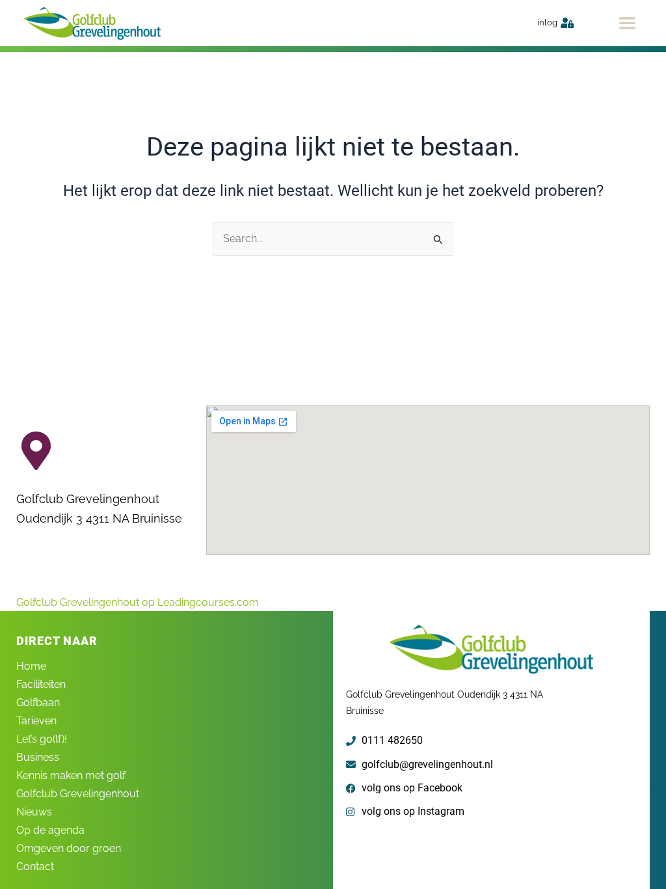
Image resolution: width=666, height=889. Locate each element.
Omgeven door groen (68, 848)
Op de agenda (50, 830)
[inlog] (567, 23)
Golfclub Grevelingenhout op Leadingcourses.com (137, 602)
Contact (35, 866)
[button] (627, 23)
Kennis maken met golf (71, 775)
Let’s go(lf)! (41, 739)
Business (37, 757)
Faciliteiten (41, 684)
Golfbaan (38, 702)
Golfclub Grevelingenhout (77, 793)
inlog (547, 22)
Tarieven (36, 721)
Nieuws (34, 812)
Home (31, 666)
